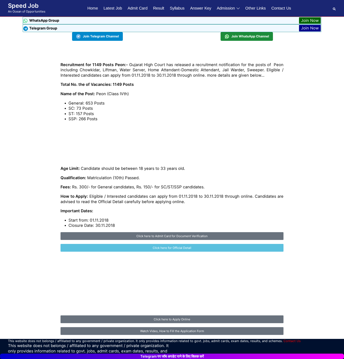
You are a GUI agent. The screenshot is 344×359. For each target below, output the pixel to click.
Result (158, 8)
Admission (226, 8)
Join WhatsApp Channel (250, 36)
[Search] (334, 8)
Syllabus (177, 8)
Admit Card (138, 8)
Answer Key (200, 8)
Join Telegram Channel (101, 36)
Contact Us (281, 8)
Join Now (310, 20)
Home (92, 8)
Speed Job (23, 5)
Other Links (255, 8)
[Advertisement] (172, 50)
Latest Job (113, 8)
